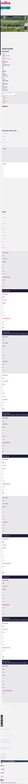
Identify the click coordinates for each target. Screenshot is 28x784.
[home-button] (2, 5)
